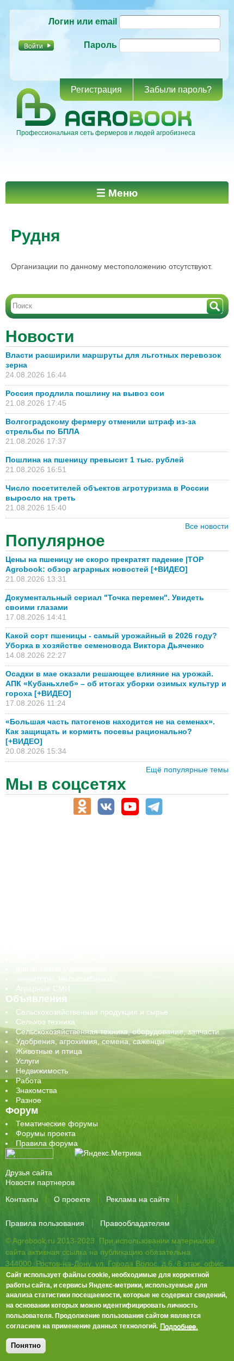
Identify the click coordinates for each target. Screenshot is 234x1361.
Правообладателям (135, 1223)
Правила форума (47, 1143)
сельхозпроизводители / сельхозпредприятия (97, 910)
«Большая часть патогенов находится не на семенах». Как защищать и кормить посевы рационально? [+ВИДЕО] (110, 731)
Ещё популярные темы (187, 769)
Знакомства (36, 1090)
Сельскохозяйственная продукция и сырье (92, 1012)
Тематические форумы (57, 1123)
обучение (33, 900)
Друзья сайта (28, 1172)
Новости (39, 336)
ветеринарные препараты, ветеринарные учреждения (113, 861)
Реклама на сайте (138, 1199)
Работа (28, 1080)
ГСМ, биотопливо (47, 870)
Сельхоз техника (45, 1021)
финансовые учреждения (61, 969)
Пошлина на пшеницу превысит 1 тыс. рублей (99, 459)
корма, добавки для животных (69, 880)
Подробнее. (179, 1326)
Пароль (100, 45)
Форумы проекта (46, 1133)
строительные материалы (62, 959)
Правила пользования (44, 1223)
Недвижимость (42, 1070)
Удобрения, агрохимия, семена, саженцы (90, 1041)
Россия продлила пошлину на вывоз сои (84, 393)
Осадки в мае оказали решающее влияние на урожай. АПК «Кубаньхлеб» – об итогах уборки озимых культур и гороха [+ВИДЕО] (115, 683)
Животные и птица (49, 1051)
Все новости (207, 526)
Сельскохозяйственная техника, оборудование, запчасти (117, 1031)
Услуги (27, 1061)
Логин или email (82, 21)
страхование (38, 949)
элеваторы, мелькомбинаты (65, 978)
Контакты (21, 1199)
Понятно (26, 1345)
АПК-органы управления (59, 851)
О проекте (72, 1199)
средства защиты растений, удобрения (86, 939)
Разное (28, 1100)
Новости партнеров (40, 1182)
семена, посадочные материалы (74, 929)
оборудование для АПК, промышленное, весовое (104, 890)
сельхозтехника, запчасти (61, 920)
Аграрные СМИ (43, 988)
